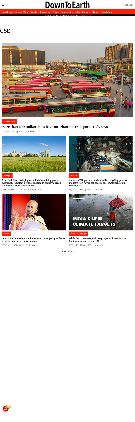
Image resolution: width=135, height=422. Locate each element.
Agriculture (16, 12)
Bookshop (107, 12)
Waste (34, 12)
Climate (43, 12)
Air (49, 12)
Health (5, 12)
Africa (56, 12)
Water (26, 12)
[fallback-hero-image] (67, 80)
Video (77, 12)
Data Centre (67, 12)
